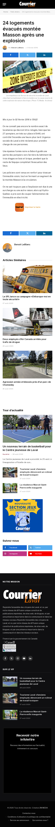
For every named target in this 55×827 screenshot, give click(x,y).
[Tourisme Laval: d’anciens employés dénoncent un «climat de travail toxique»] (10, 472)
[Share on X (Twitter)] (27, 55)
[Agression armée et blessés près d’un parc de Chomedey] (27, 364)
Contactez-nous (28, 813)
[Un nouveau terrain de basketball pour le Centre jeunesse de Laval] (27, 429)
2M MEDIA (44, 808)
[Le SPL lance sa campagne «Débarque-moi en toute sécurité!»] (27, 279)
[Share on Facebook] (11, 55)
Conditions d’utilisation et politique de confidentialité (29, 817)
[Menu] (4, 4)
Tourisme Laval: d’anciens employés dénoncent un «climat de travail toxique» (36, 472)
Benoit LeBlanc (17, 48)
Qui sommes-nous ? (40, 820)
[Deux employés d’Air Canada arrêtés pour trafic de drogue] (27, 322)
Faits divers (15, 12)
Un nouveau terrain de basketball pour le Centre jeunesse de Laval (32, 681)
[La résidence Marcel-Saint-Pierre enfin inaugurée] (10, 488)
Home (5, 12)
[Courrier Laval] (27, 4)
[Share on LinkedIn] (44, 55)
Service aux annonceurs (19, 820)
